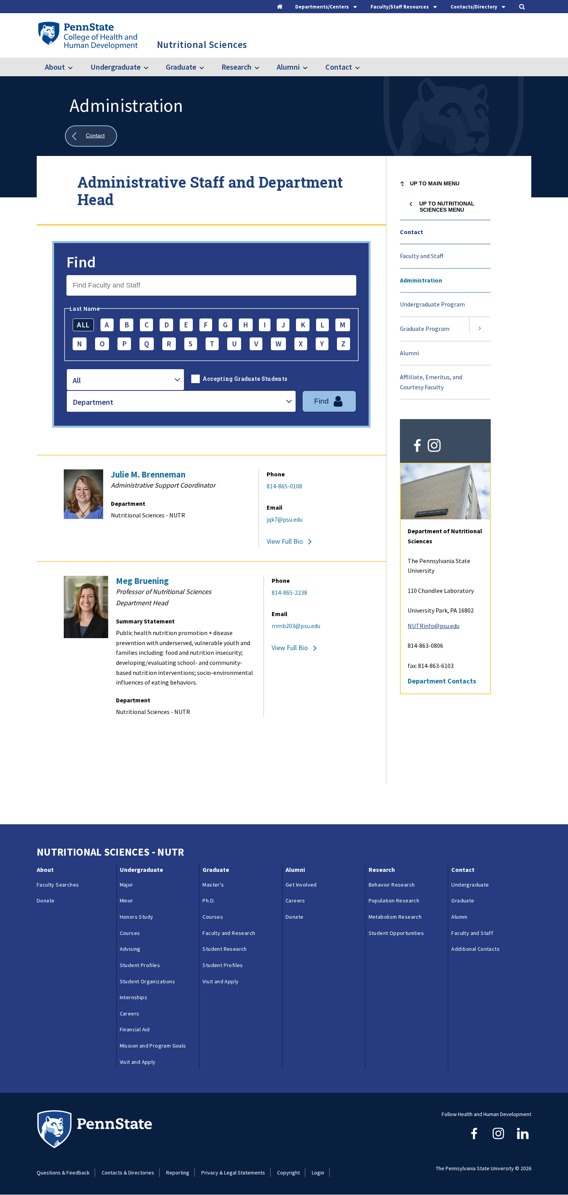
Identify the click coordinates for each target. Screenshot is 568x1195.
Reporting (177, 1172)
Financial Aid (135, 1029)
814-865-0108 (284, 486)
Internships (133, 997)
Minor (126, 900)
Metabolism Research (395, 916)
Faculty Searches (58, 884)
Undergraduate (115, 67)
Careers (129, 1013)
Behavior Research (392, 884)
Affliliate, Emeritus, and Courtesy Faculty (431, 382)
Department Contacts (442, 680)
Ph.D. (208, 900)
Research (236, 67)
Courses (130, 933)
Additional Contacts (475, 948)
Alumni (288, 67)
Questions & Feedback (63, 1172)
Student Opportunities (396, 933)
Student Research (224, 948)
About (55, 67)
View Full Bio (285, 541)
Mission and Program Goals (153, 1045)
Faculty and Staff (421, 256)
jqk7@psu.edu (285, 519)
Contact (338, 67)
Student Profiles (140, 965)
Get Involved (301, 884)
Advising (130, 948)
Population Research (394, 900)
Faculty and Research (228, 933)
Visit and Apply (138, 1061)
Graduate (181, 67)
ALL (83, 324)
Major (126, 884)
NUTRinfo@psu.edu (433, 626)
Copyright (288, 1172)
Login (318, 1172)
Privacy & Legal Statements (233, 1172)
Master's (213, 884)
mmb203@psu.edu (296, 626)
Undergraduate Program (432, 304)
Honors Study (136, 916)
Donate (45, 900)
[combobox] (125, 379)
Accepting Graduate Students (244, 378)
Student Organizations (147, 981)
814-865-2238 (289, 592)
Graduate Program (424, 328)
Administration (421, 280)
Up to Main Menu (434, 183)
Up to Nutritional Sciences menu (446, 206)
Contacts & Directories (128, 1172)
